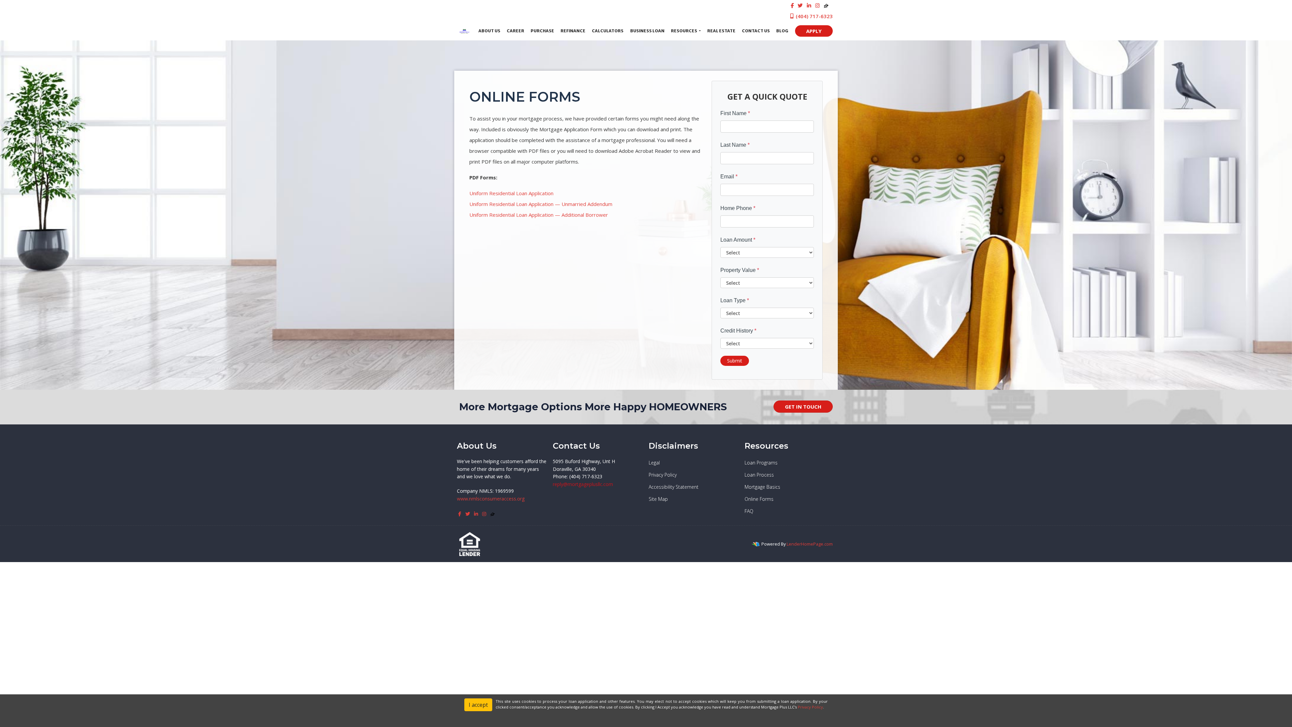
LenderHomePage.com (810, 544)
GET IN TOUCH (803, 406)
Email (729, 176)
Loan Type (734, 300)
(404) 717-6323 (813, 16)
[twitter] (800, 5)
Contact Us (756, 30)
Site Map (658, 499)
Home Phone (737, 208)
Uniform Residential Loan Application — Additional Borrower (538, 214)
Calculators (607, 30)
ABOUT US (489, 30)
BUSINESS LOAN (647, 30)
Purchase (542, 30)
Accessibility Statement (673, 487)
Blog (782, 30)
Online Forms (759, 499)
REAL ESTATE (721, 30)
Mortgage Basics (762, 487)
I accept (478, 704)
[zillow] (826, 5)
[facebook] (792, 5)
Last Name (735, 145)
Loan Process (759, 475)
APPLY (814, 31)
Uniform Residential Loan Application (511, 193)
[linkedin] (809, 5)
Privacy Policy (663, 475)
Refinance (573, 30)
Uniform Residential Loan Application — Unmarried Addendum (540, 204)
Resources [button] (684, 30)
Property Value (739, 270)
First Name (735, 113)
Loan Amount (737, 240)
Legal (654, 462)
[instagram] (817, 5)
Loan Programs (761, 462)
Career (515, 30)
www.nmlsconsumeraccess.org (491, 498)
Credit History (738, 331)
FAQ (749, 511)
